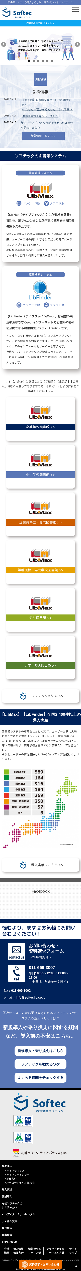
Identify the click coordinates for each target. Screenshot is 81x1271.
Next (77, 45)
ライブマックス (15, 1170)
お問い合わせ (9, 1241)
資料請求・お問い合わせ (44, 1264)
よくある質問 (9, 1221)
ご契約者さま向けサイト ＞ (40, 23)
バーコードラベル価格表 (20, 1182)
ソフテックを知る (44, 696)
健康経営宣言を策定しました (40, 116)
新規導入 (7, 1196)
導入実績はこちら (44, 865)
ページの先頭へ (76, 1266)
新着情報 (7, 1234)
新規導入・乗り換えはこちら (40, 1051)
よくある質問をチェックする (40, 1078)
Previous (4, 45)
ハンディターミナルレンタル (18, 1214)
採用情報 (7, 1228)
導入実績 (7, 1189)
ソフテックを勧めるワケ (40, 1064)
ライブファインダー (17, 1174)
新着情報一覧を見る (43, 135)
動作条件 (11, 1178)
